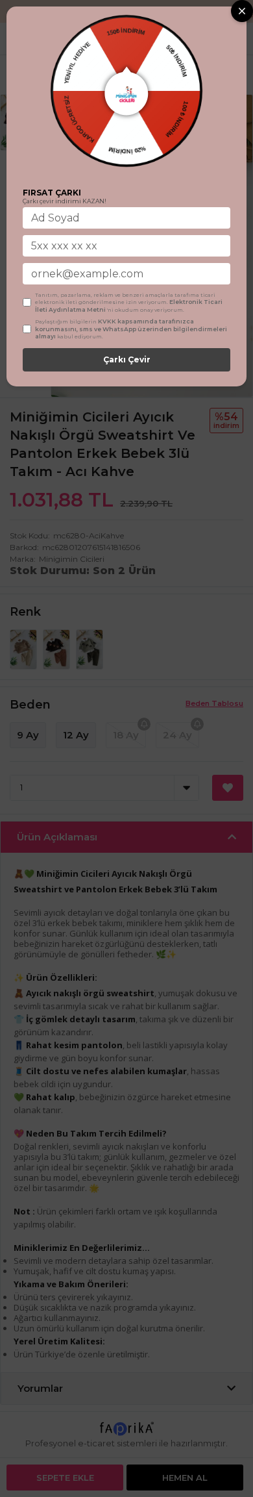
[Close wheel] (242, 11)
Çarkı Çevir (127, 359)
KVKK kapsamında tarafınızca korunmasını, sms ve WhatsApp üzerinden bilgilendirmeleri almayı (131, 329)
